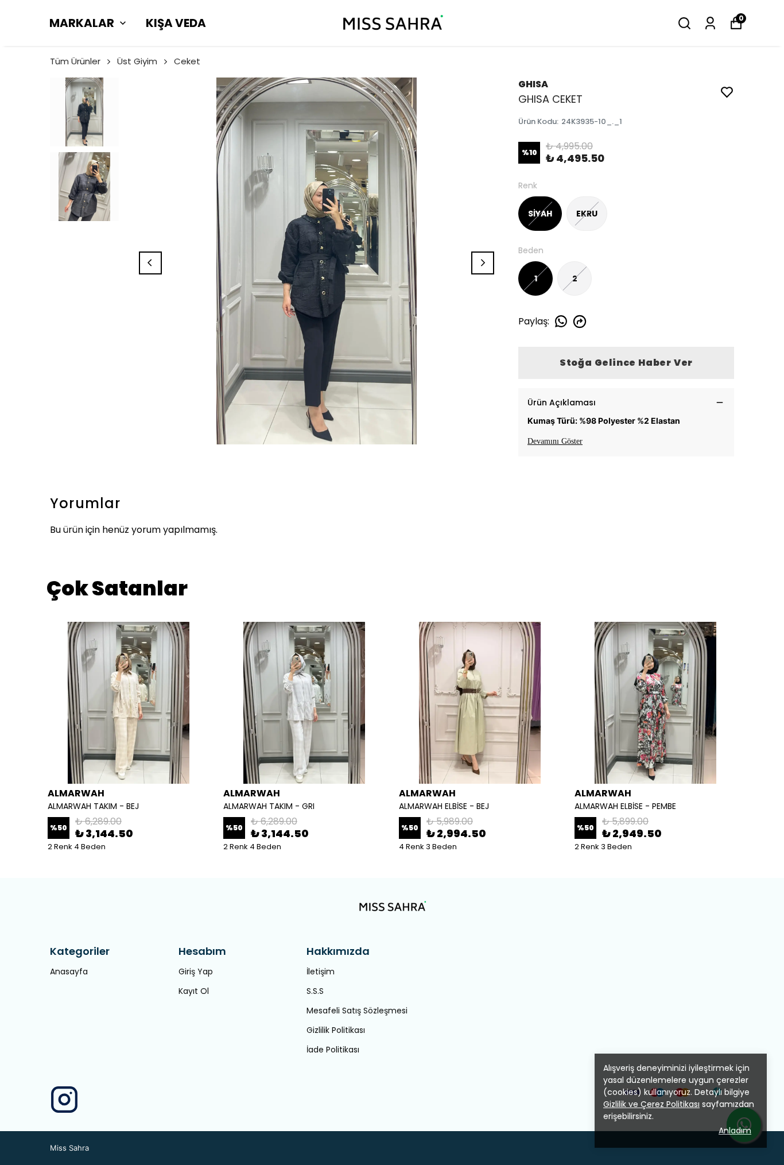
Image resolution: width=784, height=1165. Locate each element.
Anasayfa (69, 971)
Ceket (187, 61)
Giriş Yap (195, 971)
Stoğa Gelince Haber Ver (626, 362)
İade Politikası (332, 1049)
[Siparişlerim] (710, 23)
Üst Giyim (137, 61)
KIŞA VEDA (176, 23)
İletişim (320, 971)
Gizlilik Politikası (335, 1030)
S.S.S (315, 991)
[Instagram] (64, 1099)
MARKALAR (81, 23)
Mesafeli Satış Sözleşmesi (356, 1010)
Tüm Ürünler (75, 61)
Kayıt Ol (193, 991)
